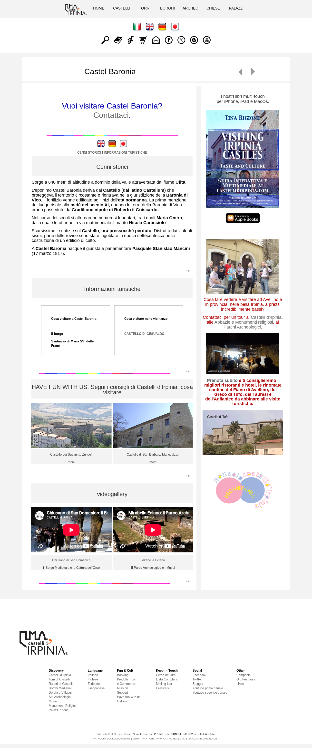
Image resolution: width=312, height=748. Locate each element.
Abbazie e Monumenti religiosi (243, 322)
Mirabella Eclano (153, 560)
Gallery (122, 701)
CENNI (136, 738)
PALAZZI (236, 8)
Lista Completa (166, 679)
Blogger (198, 684)
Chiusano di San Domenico (71, 560)
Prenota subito (222, 380)
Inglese (93, 679)
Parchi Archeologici (242, 327)
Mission (122, 688)
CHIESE (213, 8)
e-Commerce (126, 684)
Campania (243, 675)
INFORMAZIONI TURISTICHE (125, 152)
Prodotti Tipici (126, 679)
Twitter (197, 679)
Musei (53, 701)
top (188, 270)
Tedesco (94, 684)
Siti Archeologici (60, 697)
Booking (122, 675)
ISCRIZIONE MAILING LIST (203, 738)
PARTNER (148, 738)
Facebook (199, 675)
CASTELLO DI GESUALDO (144, 334)
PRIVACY (161, 738)
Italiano (93, 675)
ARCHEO (190, 8)
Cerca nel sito (166, 675)
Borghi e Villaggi (60, 692)
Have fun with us (129, 697)
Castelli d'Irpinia (266, 317)
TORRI (144, 8)
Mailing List (164, 684)
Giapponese (96, 688)
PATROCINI (99, 738)
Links (240, 684)
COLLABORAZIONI (119, 738)
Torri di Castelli (59, 679)
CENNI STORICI (89, 152)
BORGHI (167, 8)
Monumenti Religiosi (63, 706)
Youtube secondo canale (210, 692)
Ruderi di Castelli (61, 684)
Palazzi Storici (59, 710)
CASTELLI (121, 8)
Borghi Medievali (60, 688)
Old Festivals (245, 679)
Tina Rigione (124, 734)
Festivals (162, 688)
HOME (98, 8)
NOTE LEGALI (177, 738)
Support (122, 692)
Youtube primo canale (208, 688)
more (71, 462)
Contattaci (111, 115)
